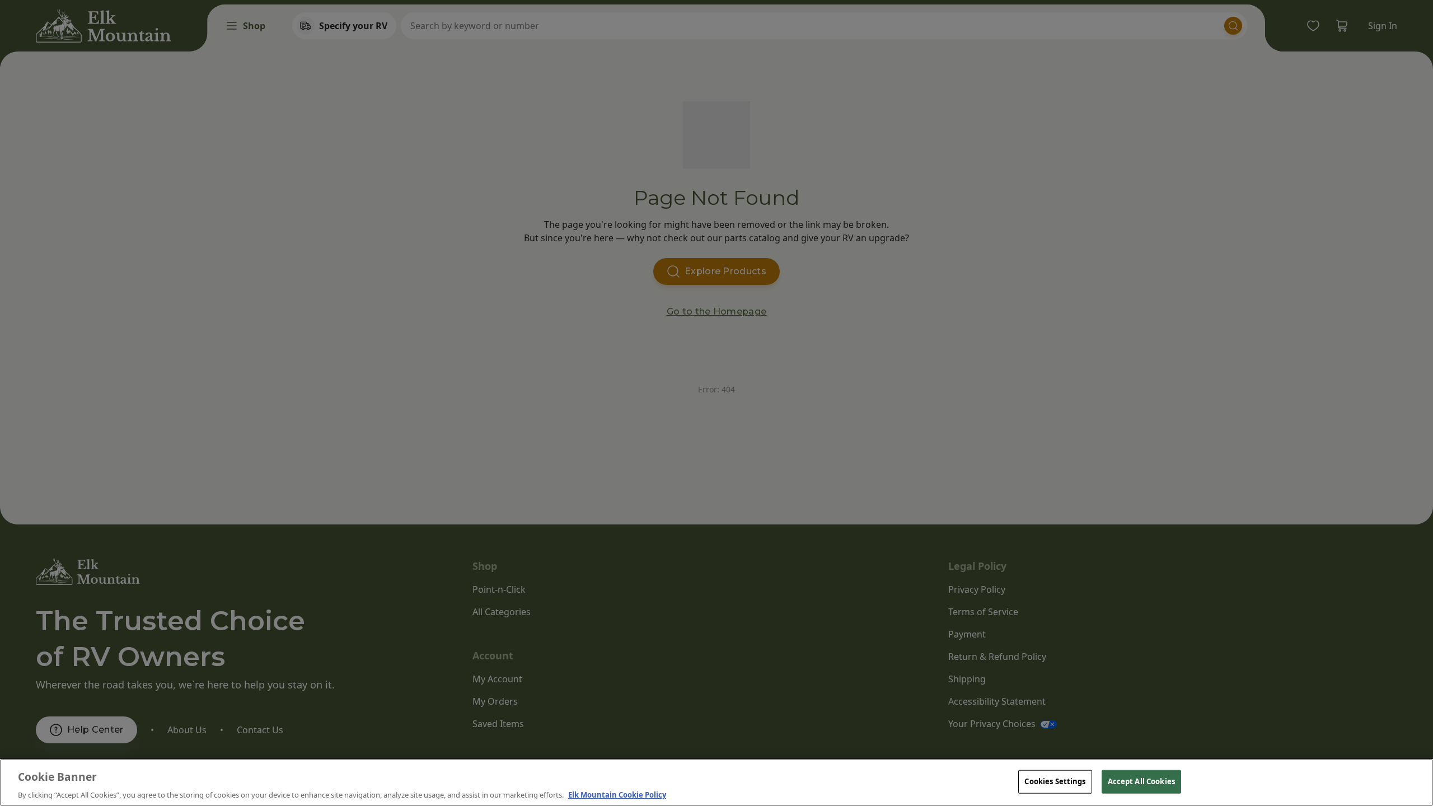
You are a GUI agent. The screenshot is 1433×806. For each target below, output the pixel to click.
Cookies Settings (1054, 781)
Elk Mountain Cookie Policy (617, 794)
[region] (716, 782)
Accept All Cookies (1141, 781)
